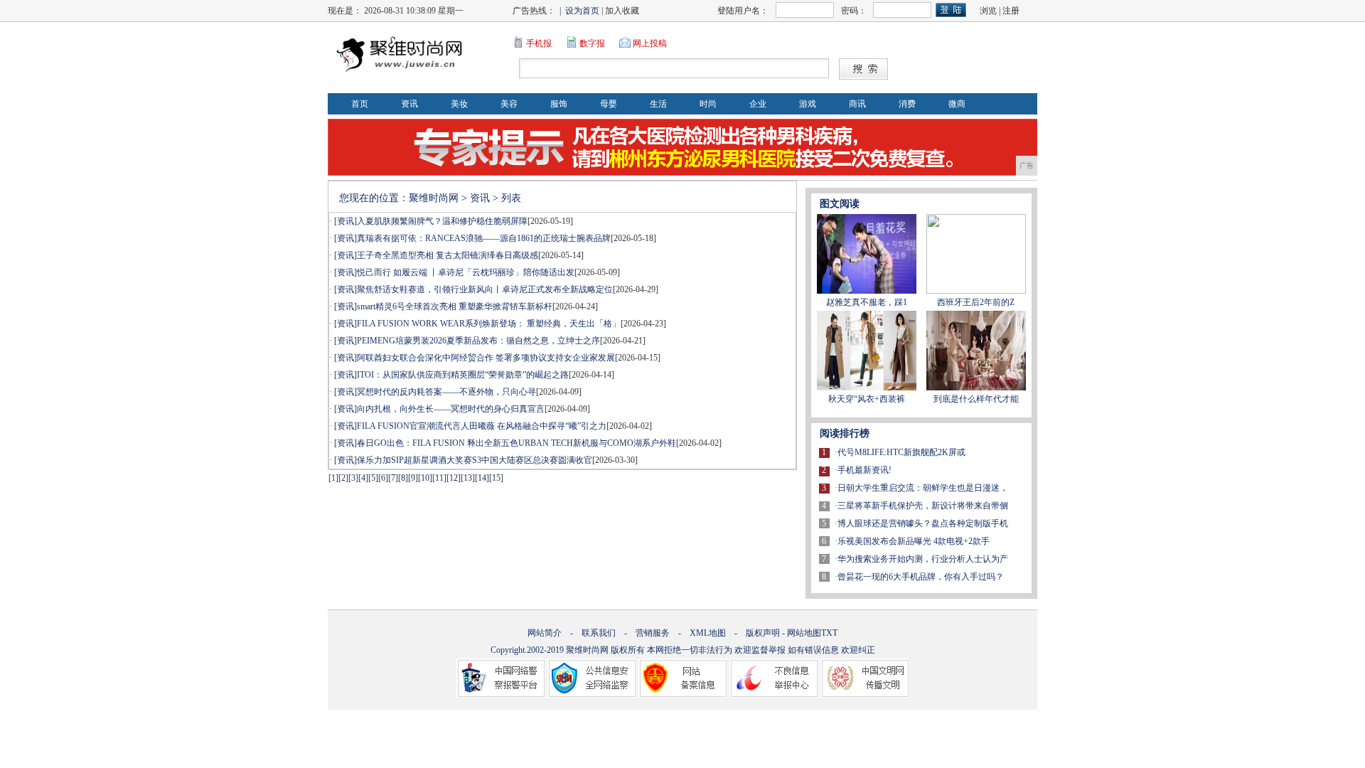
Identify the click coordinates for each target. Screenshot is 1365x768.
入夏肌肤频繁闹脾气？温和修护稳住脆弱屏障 (442, 221)
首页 (359, 104)
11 (439, 478)
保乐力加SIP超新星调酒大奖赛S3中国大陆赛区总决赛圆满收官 (474, 460)
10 (425, 478)
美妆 (459, 104)
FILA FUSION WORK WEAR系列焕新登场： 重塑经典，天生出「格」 (489, 324)
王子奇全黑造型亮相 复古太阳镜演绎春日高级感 (447, 255)
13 (468, 478)
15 (496, 478)
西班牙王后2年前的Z (976, 302)
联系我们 (599, 633)
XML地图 (708, 633)
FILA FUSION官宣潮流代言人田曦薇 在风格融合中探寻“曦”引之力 (481, 426)
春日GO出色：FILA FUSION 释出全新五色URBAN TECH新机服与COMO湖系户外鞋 (516, 443)
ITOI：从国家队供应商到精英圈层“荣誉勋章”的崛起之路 (463, 375)
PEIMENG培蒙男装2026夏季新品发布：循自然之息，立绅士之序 (478, 341)
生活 (658, 104)
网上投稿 (650, 43)
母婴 (608, 104)
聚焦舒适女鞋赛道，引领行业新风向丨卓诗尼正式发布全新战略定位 (485, 289)
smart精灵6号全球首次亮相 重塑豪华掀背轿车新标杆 (454, 306)
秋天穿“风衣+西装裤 (866, 399)
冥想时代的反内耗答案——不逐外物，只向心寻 (446, 392)
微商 (956, 104)
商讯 (857, 104)
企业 (757, 104)
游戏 (807, 104)
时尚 (708, 104)
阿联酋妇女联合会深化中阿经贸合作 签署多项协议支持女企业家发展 (486, 358)
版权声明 (763, 633)
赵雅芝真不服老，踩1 (866, 302)
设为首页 (582, 11)
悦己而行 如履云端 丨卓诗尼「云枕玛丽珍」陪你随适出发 (465, 272)
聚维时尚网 (434, 198)
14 (482, 478)
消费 (907, 104)
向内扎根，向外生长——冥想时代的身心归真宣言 (451, 409)
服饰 (558, 104)
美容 (509, 104)
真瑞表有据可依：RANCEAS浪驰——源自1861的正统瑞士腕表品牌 (484, 238)
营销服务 (653, 633)
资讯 (409, 104)
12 (453, 478)
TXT (829, 633)
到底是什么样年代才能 (976, 399)
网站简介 (545, 633)
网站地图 (804, 633)
